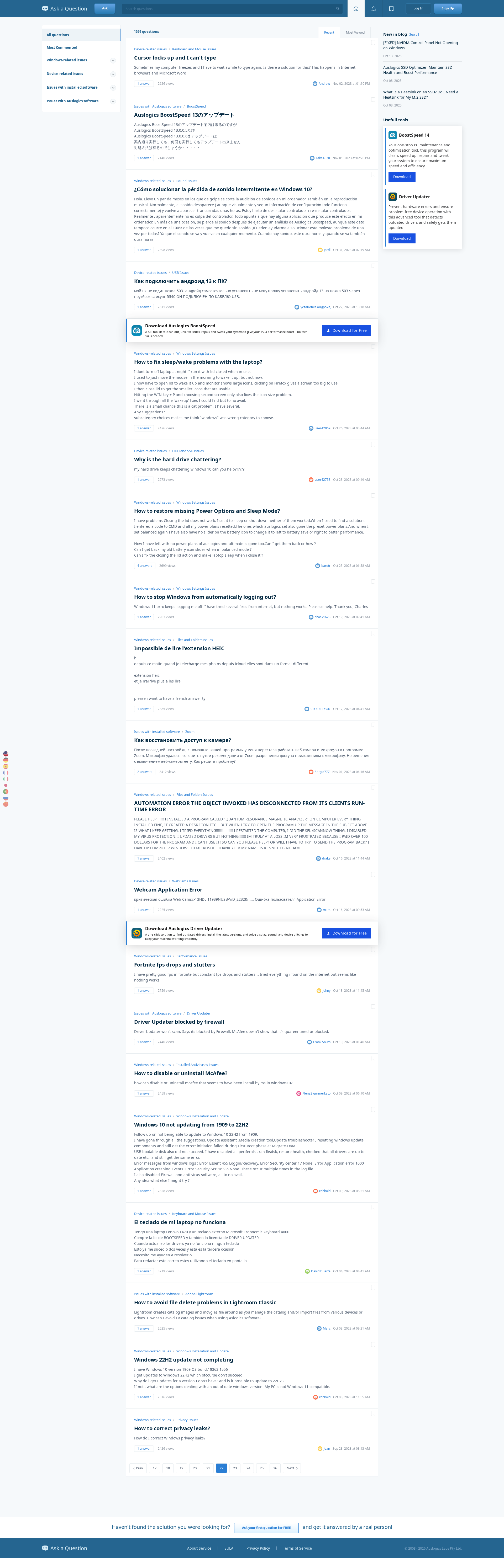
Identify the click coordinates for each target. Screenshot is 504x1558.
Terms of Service (297, 1548)
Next (290, 1468)
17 (154, 1468)
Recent (329, 32)
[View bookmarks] (391, 8)
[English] (5, 753)
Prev (139, 1468)
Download (402, 176)
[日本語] (5, 785)
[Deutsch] (5, 760)
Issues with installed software (72, 87)
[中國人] (5, 804)
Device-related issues (65, 73)
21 (208, 1468)
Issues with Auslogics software (73, 101)
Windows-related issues (67, 60)
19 (181, 1468)
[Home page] (356, 8)
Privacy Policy (258, 1548)
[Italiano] (5, 779)
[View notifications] (373, 8)
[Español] (5, 766)
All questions (58, 35)
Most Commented (62, 47)
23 (235, 1468)
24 (248, 1468)
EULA (228, 1548)
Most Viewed (355, 32)
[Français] (5, 772)
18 (168, 1468)
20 (195, 1468)
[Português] (5, 791)
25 (262, 1468)
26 (275, 1468)
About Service (199, 1548)
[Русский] (5, 798)
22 (221, 1468)
